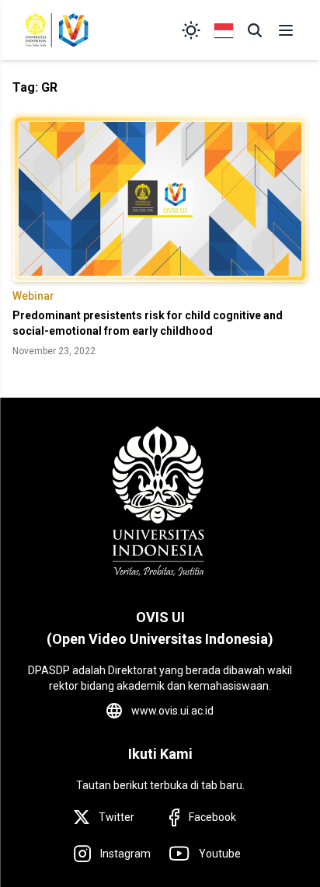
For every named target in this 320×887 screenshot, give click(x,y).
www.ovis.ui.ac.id (172, 710)
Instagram (125, 853)
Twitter (116, 817)
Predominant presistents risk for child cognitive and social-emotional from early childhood (147, 323)
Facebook (212, 817)
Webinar (33, 296)
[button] (254, 30)
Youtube (220, 853)
